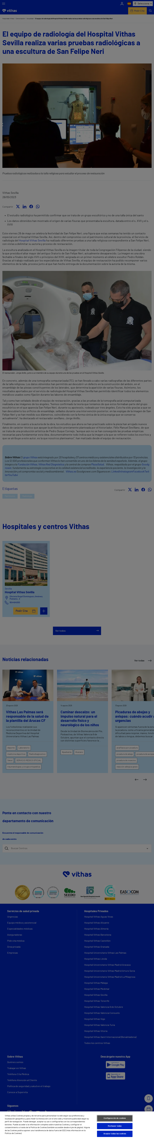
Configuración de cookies (115, 1118)
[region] (77, 1125)
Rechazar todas (115, 1126)
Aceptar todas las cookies (114, 1134)
